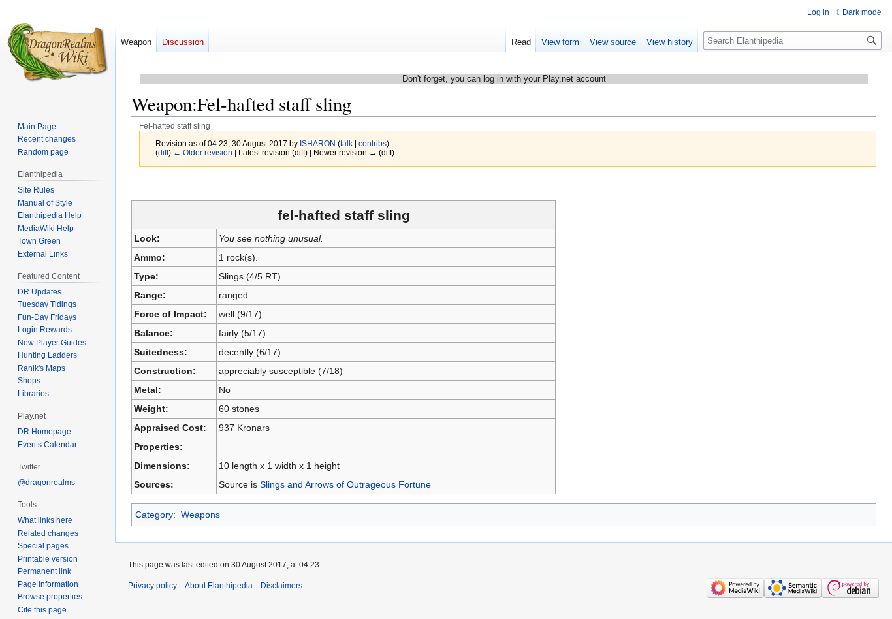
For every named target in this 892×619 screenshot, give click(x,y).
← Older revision (202, 152)
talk (346, 143)
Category (154, 514)
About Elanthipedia (219, 585)
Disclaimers (281, 585)
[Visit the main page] (57, 52)
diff (163, 152)
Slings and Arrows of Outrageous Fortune (345, 484)
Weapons (200, 514)
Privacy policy (152, 585)
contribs (372, 143)
